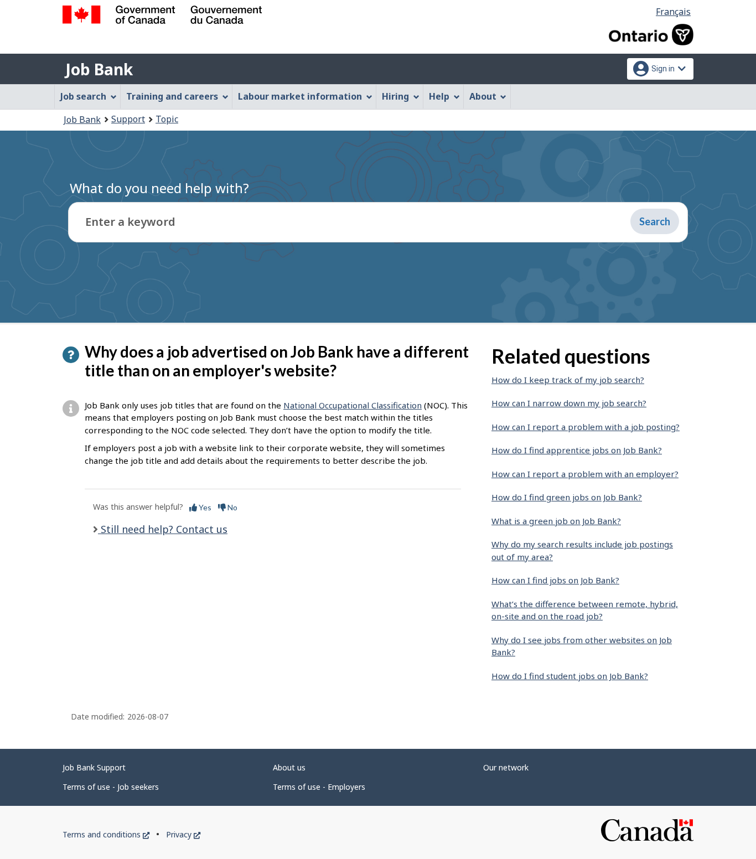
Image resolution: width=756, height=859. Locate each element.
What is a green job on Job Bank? (556, 520)
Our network (506, 767)
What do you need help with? (159, 187)
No (231, 507)
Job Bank (99, 69)
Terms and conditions (106, 834)
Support (128, 119)
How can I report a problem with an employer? (585, 473)
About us (289, 767)
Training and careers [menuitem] (172, 96)
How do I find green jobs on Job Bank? (566, 497)
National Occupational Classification (352, 405)
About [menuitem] (482, 96)
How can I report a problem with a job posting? (585, 426)
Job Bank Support (94, 767)
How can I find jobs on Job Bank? (555, 580)
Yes (204, 507)
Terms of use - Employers (319, 787)
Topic (167, 119)
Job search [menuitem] (83, 96)
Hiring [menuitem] (395, 96)
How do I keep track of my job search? (567, 379)
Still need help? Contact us (162, 529)
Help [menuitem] (439, 96)
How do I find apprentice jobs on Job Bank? (576, 450)
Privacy (183, 834)
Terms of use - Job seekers (111, 787)
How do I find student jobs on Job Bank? (569, 675)
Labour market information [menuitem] (300, 96)
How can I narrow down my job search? (568, 402)
